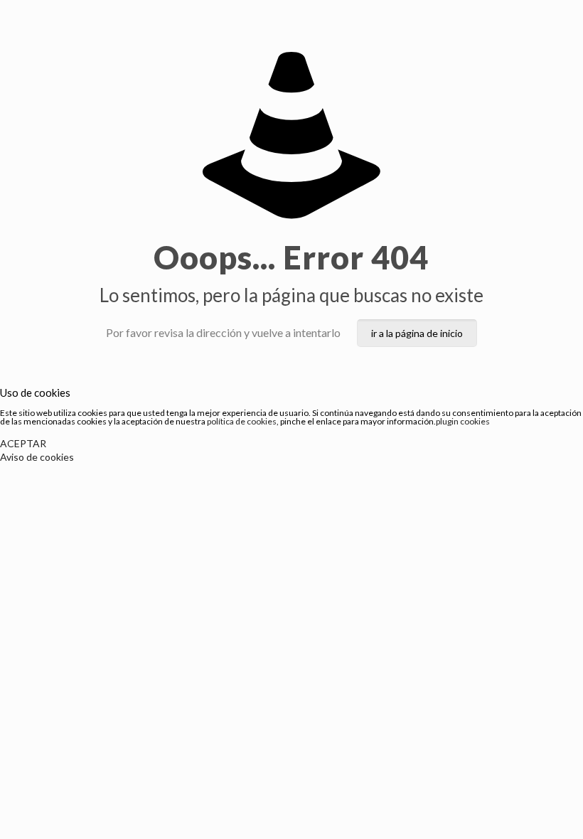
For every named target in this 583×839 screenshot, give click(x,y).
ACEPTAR (23, 443)
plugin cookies (463, 421)
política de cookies (242, 421)
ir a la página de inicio (417, 333)
